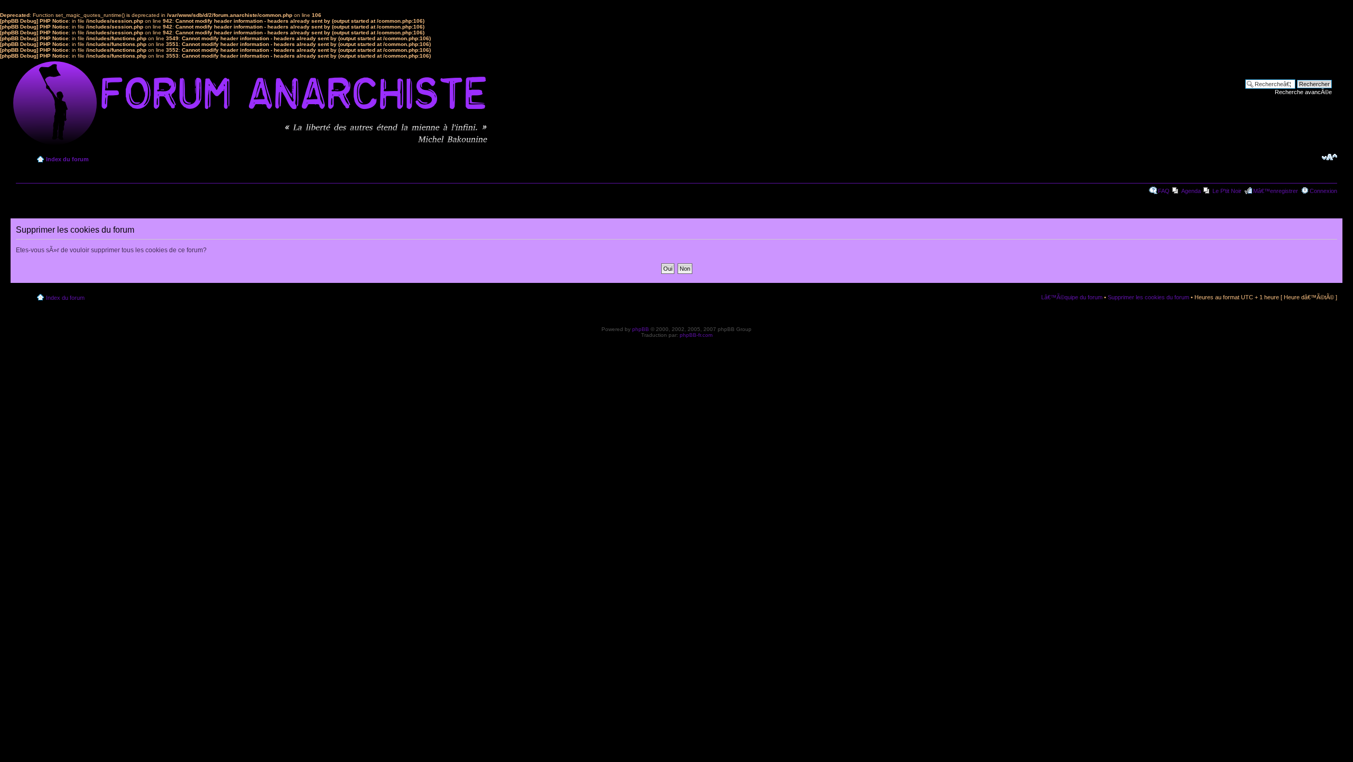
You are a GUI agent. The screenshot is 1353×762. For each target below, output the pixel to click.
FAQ (1164, 191)
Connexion (1323, 191)
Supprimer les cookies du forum (1148, 297)
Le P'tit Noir (1226, 191)
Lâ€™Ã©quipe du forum (1071, 297)
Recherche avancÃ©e (1303, 92)
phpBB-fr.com (696, 335)
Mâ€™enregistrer (1275, 191)
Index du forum (67, 159)
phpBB (640, 329)
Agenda (1191, 191)
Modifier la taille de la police (1329, 157)
